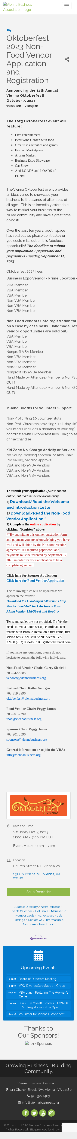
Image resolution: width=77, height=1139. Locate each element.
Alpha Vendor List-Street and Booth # (32, 611)
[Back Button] (9, 31)
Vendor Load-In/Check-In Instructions (33, 606)
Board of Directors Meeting (37, 975)
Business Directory (26, 906)
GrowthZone (61, 1129)
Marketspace (45, 915)
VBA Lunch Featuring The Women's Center (43, 991)
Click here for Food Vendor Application (35, 580)
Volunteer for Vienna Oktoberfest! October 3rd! (42, 1012)
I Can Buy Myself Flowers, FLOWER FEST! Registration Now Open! (43, 1001)
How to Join (47, 924)
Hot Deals (41, 911)
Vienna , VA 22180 (40, 1089)
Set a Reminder (39, 892)
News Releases (50, 906)
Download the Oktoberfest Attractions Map (36, 601)
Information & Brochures (43, 922)
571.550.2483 (40, 1096)
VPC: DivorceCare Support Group (42, 982)
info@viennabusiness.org (40, 1102)
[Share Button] (67, 59)
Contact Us (35, 919)
